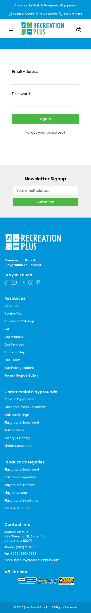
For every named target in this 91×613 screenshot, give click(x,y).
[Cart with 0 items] (79, 30)
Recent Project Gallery (21, 375)
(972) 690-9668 (23, 553)
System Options (16, 508)
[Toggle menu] (11, 29)
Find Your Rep (49, 14)
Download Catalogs (19, 321)
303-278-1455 (73, 14)
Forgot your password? (45, 132)
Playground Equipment (21, 422)
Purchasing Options (19, 368)
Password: (21, 94)
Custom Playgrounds (20, 477)
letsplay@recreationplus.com (36, 560)
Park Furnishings (16, 415)
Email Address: (25, 72)
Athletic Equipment (19, 399)
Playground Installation (21, 500)
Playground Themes (19, 485)
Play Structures (16, 492)
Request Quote (23, 14)
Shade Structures (17, 446)
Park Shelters (14, 430)
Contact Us (13, 313)
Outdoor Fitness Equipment (25, 407)
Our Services (14, 344)
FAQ (7, 329)
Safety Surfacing (17, 438)
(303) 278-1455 (27, 547)
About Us (11, 306)
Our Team (12, 360)
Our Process (13, 337)
